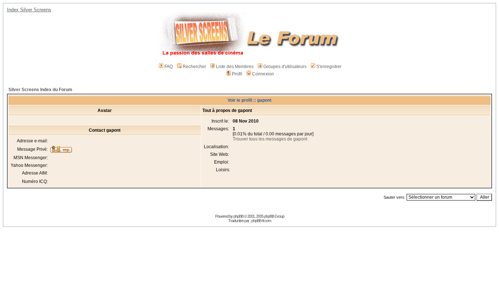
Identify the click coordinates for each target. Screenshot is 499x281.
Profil (237, 73)
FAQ (168, 66)
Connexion (263, 73)
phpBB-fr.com (261, 220)
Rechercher (194, 66)
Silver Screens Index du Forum (40, 89)
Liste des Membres (235, 66)
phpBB (238, 216)
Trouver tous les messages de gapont (270, 139)
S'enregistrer (329, 66)
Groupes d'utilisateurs (284, 66)
